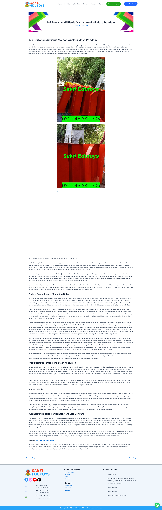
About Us (67, 4)
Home (60, 4)
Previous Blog (30, 458)
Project (85, 4)
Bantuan (67, 490)
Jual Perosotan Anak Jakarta (45, 440)
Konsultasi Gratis (130, 4)
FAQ (66, 476)
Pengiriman (68, 488)
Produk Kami (76, 4)
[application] (81, 4)
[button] (113, 4)
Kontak (101, 4)
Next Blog (133, 458)
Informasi (93, 4)
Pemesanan (68, 485)
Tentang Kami (69, 472)
